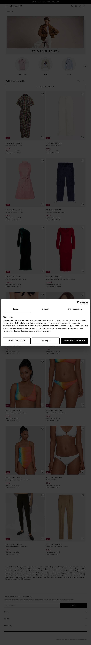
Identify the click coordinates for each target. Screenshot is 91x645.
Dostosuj (44, 341)
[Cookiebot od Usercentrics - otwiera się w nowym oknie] (78, 302)
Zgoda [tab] (15, 309)
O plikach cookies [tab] (75, 309)
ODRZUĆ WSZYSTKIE (16, 341)
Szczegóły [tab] (46, 309)
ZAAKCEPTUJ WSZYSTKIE (74, 341)
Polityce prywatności (41, 326)
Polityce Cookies (59, 326)
